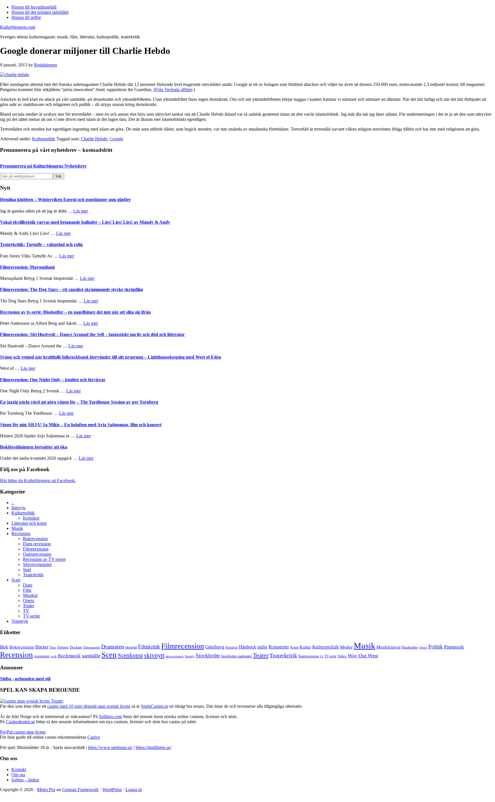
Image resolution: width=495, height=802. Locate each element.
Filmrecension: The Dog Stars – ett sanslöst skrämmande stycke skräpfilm (71, 289)
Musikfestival (388, 646)
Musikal (30, 595)
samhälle (91, 655)
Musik (17, 528)
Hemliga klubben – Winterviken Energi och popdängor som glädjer (65, 199)
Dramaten (112, 647)
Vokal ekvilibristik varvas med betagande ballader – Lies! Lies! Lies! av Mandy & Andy (85, 222)
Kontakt (18, 769)
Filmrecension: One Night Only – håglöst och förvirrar (52, 379)
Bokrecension (35, 538)
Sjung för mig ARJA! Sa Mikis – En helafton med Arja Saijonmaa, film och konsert (81, 424)
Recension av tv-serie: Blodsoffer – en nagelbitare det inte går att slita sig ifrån (75, 312)
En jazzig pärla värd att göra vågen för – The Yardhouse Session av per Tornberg (79, 402)
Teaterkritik (33, 574)
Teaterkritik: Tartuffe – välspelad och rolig (41, 244)
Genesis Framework (80, 789)
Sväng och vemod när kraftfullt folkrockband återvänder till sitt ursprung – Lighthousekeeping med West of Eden (110, 357)
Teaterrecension (308, 656)
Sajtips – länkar (25, 779)
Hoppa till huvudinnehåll (33, 7)
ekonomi (131, 647)
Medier (346, 647)
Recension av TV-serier (44, 559)
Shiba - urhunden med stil (25, 678)
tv (321, 656)
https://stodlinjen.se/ (153, 747)
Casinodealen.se (20, 721)
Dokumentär (91, 647)
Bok (4, 647)
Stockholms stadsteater (236, 656)
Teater (28, 605)
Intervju (18, 507)
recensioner (42, 656)
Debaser (62, 647)
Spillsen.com (110, 716)
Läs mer (80, 211)
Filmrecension (35, 549)
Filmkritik (149, 647)
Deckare (76, 647)
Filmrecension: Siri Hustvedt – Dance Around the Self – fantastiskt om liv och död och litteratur (92, 334)
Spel (27, 569)
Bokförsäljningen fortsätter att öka (33, 447)
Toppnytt (19, 621)
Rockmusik (69, 655)
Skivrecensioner (37, 564)
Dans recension (37, 543)
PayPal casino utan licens (23, 732)
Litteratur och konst (29, 523)
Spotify (190, 656)
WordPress (112, 789)
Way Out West (363, 655)
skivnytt (154, 655)
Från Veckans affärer (173, 89)
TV (26, 610)
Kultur (305, 647)
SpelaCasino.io (154, 706)
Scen (15, 579)
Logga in (133, 789)
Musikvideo (410, 647)
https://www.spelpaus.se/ (110, 747)
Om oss (18, 774)
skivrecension (175, 656)
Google (116, 138)
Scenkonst (130, 655)
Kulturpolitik (43, 138)
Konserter (279, 647)
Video (342, 656)
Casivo (93, 737)
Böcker (41, 646)
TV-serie (330, 656)
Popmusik (454, 647)
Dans (27, 585)
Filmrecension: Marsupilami (27, 267)
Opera (28, 600)
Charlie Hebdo (94, 138)
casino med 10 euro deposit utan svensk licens (88, 706)
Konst (294, 647)
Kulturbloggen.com (17, 27)
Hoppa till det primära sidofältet (39, 12)
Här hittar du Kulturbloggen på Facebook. (38, 480)
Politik (435, 647)
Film (27, 590)
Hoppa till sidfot (26, 17)
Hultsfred (231, 647)
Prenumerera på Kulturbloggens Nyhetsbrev (43, 166)
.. (12, 502)
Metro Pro (46, 789)
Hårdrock (247, 647)
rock (54, 656)
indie (262, 647)
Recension (20, 533)
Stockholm (208, 655)
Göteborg (214, 647)
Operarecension (37, 554)
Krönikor (31, 518)
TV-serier (31, 616)
